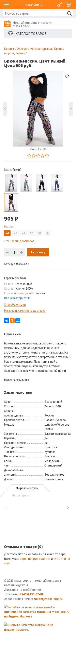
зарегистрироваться (35, 559)
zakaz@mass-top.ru (48, 599)
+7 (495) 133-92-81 (30, 594)
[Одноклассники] (12, 320)
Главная (9, 49)
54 (47, 233)
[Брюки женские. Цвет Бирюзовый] (26, 182)
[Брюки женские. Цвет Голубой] (11, 182)
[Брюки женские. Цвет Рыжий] (11, 202)
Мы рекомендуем (27, 488)
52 (39, 233)
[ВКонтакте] (6, 320)
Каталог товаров (31, 33)
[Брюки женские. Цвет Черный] (41, 182)
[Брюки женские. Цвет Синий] (57, 182)
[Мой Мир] (17, 320)
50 (31, 233)
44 (7, 233)
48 (23, 233)
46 (15, 233)
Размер (9, 226)
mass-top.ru (33, 4)
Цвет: (12, 169)
